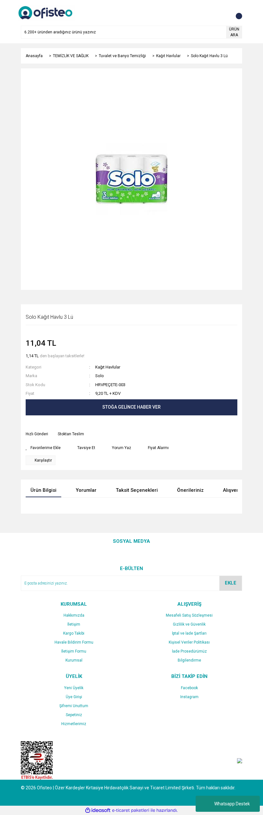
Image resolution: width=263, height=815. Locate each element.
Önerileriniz (190, 490)
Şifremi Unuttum (73, 706)
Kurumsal (73, 660)
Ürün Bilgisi (43, 490)
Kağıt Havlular (107, 367)
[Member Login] (222, 12)
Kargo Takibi (73, 633)
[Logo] (46, 12)
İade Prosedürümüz (189, 651)
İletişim (73, 624)
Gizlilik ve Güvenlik (189, 624)
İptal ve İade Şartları (189, 633)
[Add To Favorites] (43, 448)
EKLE (230, 583)
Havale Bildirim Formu (74, 642)
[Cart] (235, 12)
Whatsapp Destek (232, 803)
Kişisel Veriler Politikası (189, 642)
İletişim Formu (73, 651)
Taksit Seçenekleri (137, 490)
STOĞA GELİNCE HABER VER (131, 407)
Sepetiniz (74, 715)
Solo (99, 375)
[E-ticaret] (130, 810)
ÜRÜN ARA (234, 32)
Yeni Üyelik (73, 688)
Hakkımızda (74, 615)
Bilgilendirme (189, 660)
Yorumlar (86, 490)
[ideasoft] (98, 810)
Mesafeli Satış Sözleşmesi (189, 615)
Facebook (189, 688)
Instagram (189, 697)
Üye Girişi (74, 697)
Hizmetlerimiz (73, 724)
